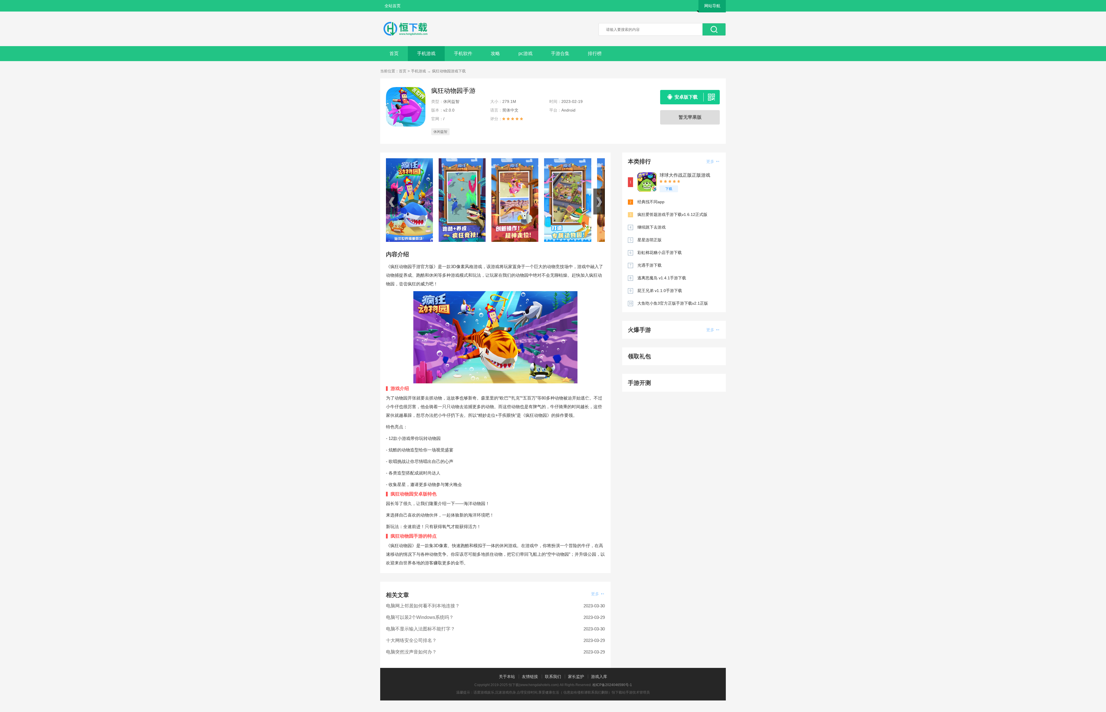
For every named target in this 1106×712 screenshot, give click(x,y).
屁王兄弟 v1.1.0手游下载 (659, 290)
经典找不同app (650, 201)
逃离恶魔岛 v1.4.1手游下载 (661, 278)
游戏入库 (599, 677)
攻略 (495, 53)
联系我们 (553, 677)
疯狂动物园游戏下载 (449, 71)
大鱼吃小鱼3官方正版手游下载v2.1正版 (672, 303)
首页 (394, 53)
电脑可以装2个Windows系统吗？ (420, 617)
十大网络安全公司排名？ (411, 640)
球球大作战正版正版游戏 (685, 175)
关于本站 (507, 677)
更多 (595, 594)
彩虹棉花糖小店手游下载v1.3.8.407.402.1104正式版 (662, 253)
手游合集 (560, 53)
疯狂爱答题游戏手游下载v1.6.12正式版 (672, 214)
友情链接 (530, 677)
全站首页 (393, 5)
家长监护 (576, 677)
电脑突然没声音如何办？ (411, 651)
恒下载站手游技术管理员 (631, 692)
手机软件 (463, 53)
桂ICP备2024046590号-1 (612, 685)
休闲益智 (440, 132)
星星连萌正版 (649, 240)
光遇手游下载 (649, 265)
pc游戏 (525, 53)
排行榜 (595, 53)
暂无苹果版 (690, 117)
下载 (668, 189)
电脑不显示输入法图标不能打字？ (420, 628)
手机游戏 (426, 53)
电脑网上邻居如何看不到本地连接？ (423, 605)
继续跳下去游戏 (651, 227)
